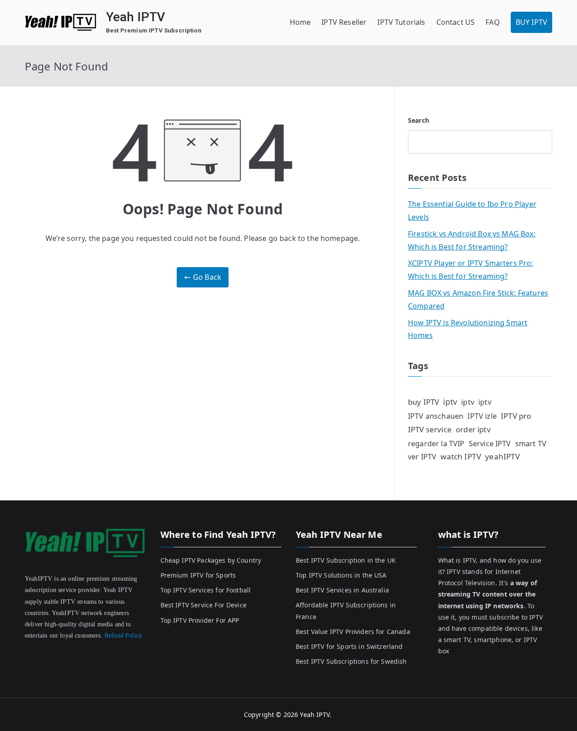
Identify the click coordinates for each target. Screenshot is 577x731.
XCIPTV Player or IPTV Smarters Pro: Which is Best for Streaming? (470, 269)
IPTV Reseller (343, 22)
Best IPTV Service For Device (203, 605)
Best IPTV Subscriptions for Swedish (351, 661)
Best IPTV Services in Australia (342, 590)
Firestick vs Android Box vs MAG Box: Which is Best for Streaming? (472, 240)
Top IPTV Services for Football (205, 590)
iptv (450, 401)
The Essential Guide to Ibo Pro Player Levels (472, 210)
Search (418, 120)
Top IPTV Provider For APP (199, 620)
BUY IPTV (531, 22)
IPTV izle (481, 416)
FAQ (492, 22)
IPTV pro (516, 416)
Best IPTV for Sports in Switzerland (349, 646)
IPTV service (430, 429)
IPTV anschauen (435, 416)
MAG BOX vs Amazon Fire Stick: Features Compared (478, 299)
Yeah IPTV (135, 16)
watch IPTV (460, 456)
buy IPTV (423, 402)
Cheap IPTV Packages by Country (210, 560)
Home (300, 22)
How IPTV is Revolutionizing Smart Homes (467, 329)
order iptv (473, 429)
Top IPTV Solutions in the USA (341, 575)
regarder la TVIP (436, 444)
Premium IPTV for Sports (198, 575)
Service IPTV (490, 444)
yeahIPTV (502, 456)
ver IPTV (422, 457)
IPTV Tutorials (401, 22)
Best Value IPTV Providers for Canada (353, 631)
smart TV (530, 443)
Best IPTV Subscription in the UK (346, 560)
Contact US (455, 22)
